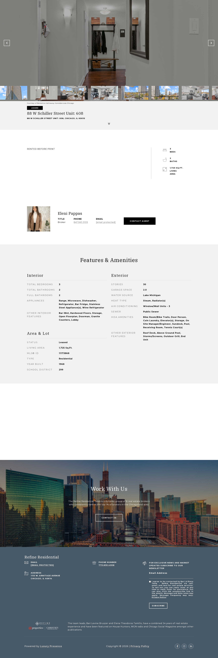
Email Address (158, 573)
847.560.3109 (81, 222)
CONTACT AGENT (139, 221)
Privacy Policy (159, 597)
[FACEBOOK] (177, 646)
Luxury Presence (51, 646)
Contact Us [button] (109, 518)
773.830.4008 (106, 565)
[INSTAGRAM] (184, 646)
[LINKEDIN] (191, 646)
